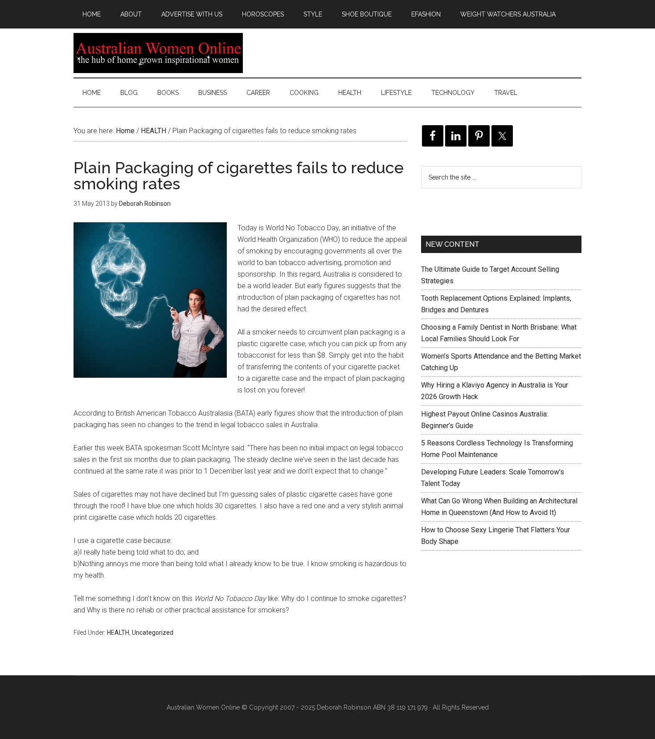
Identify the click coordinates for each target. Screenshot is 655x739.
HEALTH (118, 632)
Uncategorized (152, 632)
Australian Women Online (158, 53)
